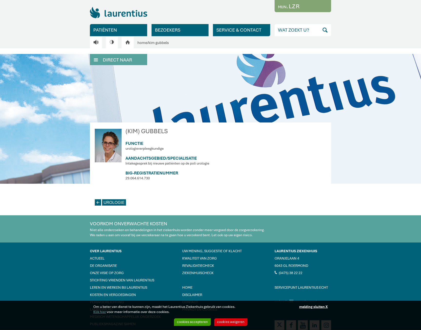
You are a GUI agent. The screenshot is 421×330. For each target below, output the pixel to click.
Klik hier (99, 312)
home (142, 42)
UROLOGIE (110, 202)
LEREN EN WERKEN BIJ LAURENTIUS (118, 287)
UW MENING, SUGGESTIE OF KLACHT (212, 251)
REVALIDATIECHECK (198, 265)
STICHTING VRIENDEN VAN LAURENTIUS (122, 280)
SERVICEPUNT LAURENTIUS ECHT (301, 287)
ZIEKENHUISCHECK (198, 273)
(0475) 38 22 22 (288, 272)
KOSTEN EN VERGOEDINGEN (113, 295)
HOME (187, 287)
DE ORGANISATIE (103, 265)
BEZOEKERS (167, 30)
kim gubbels (158, 42)
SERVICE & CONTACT (238, 30)
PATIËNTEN (105, 30)
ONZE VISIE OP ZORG (107, 273)
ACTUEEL (97, 258)
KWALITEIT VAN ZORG (199, 258)
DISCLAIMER (192, 295)
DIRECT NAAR (113, 60)
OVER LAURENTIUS (106, 251)
